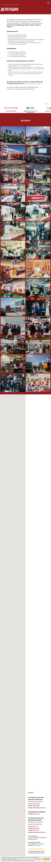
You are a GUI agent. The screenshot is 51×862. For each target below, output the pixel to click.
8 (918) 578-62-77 (33, 830)
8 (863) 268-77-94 (33, 814)
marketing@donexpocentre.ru (33, 83)
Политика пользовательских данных (37, 849)
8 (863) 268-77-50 (33, 828)
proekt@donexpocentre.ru (37, 832)
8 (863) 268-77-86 (33, 805)
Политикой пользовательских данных (26, 859)
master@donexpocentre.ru (37, 808)
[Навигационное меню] (48, 2)
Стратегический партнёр (11, 111)
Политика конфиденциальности (36, 848)
